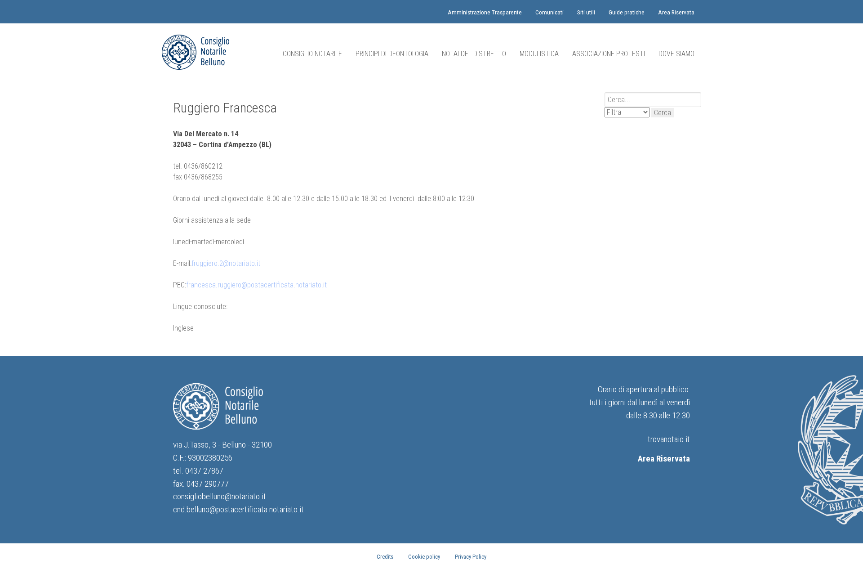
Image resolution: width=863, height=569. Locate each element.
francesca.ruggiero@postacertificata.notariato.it (256, 285)
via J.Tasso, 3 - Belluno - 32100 (222, 444)
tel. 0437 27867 (198, 471)
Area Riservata (664, 458)
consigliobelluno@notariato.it (219, 496)
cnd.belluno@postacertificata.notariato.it (238, 509)
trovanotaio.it (669, 439)
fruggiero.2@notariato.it (225, 263)
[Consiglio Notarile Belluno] (195, 52)
